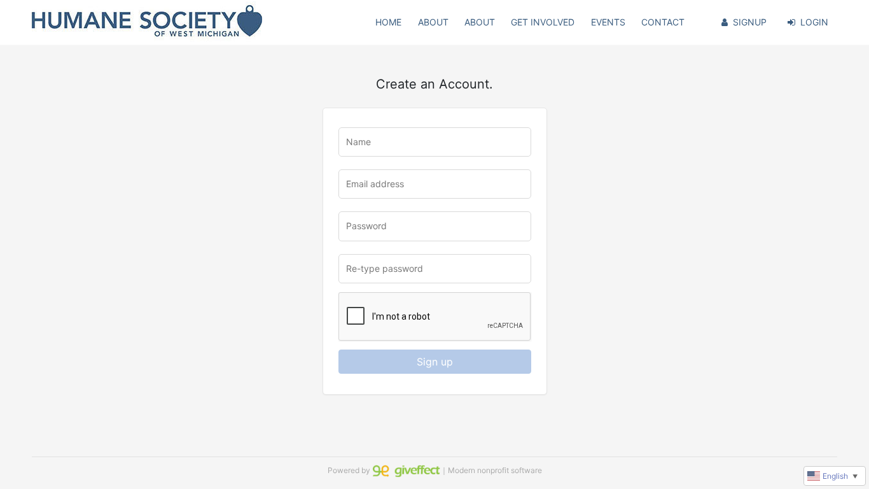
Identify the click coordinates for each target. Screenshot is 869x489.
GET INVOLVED (542, 22)
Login (814, 22)
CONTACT (663, 22)
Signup (750, 22)
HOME (388, 22)
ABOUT (433, 22)
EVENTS (608, 22)
